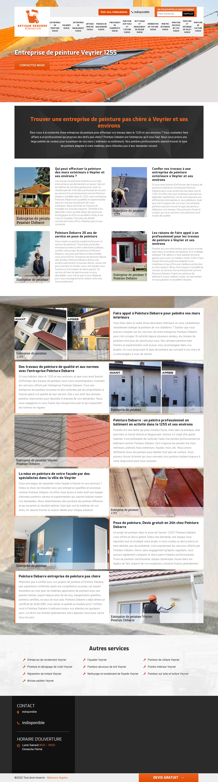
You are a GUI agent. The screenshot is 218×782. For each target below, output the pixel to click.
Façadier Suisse (66, 26)
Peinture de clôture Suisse (198, 26)
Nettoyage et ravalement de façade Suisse (139, 26)
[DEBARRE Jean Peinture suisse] (32, 20)
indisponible (142, 12)
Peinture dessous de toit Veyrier (106, 666)
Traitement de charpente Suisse (114, 26)
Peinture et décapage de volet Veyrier (49, 666)
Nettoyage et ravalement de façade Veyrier (112, 673)
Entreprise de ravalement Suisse (78, 26)
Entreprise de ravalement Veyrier (46, 659)
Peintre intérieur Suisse (165, 27)
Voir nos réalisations (114, 12)
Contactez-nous (32, 65)
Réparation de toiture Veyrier (44, 673)
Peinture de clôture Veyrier (164, 659)
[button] (105, 99)
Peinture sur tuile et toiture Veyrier (168, 673)
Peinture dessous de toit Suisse (176, 26)
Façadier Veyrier (97, 659)
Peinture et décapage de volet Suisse (187, 26)
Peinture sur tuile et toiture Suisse (127, 26)
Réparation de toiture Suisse (153, 27)
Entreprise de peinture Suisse (55, 26)
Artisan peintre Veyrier (40, 680)
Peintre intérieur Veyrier (162, 666)
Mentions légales (57, 777)
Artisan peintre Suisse (90, 27)
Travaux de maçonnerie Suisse (101, 27)
